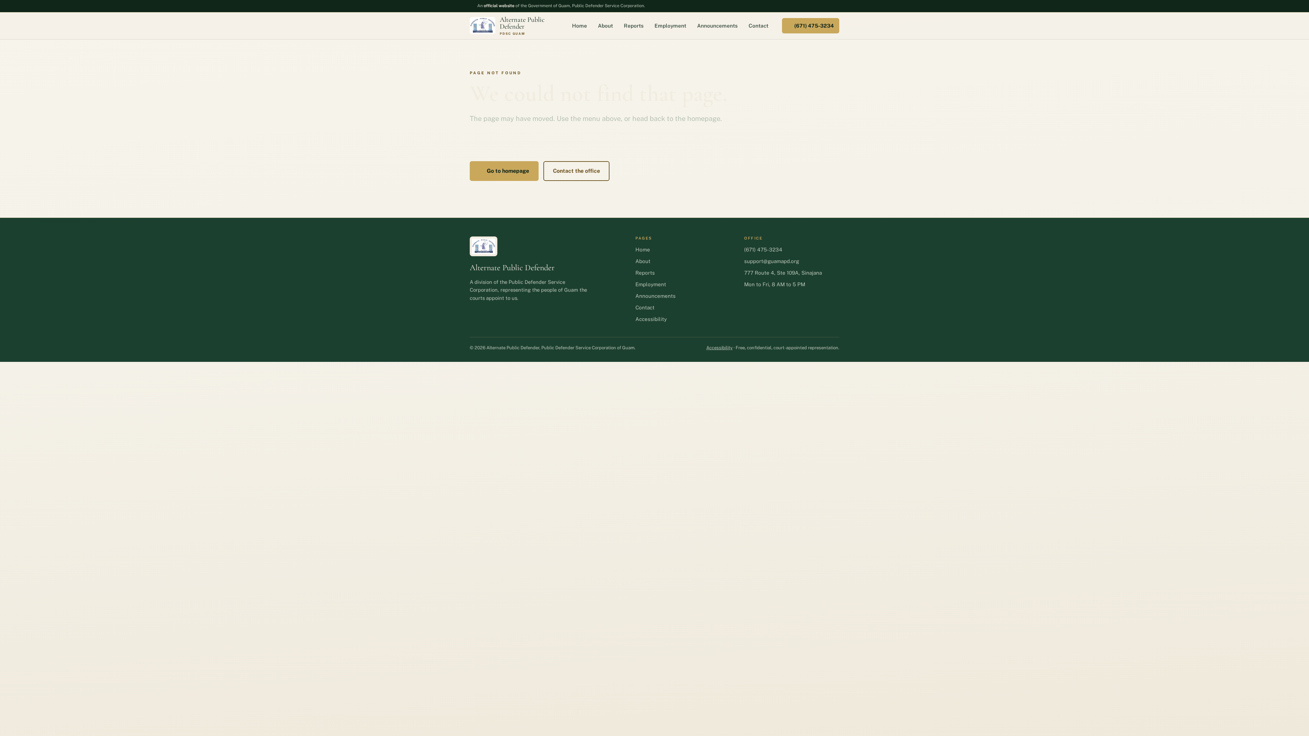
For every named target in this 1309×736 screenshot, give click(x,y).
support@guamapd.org (771, 261)
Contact (758, 25)
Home (579, 25)
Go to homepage (508, 171)
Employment (670, 25)
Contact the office (576, 171)
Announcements (717, 25)
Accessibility (651, 319)
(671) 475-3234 (814, 26)
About (605, 25)
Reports (634, 25)
